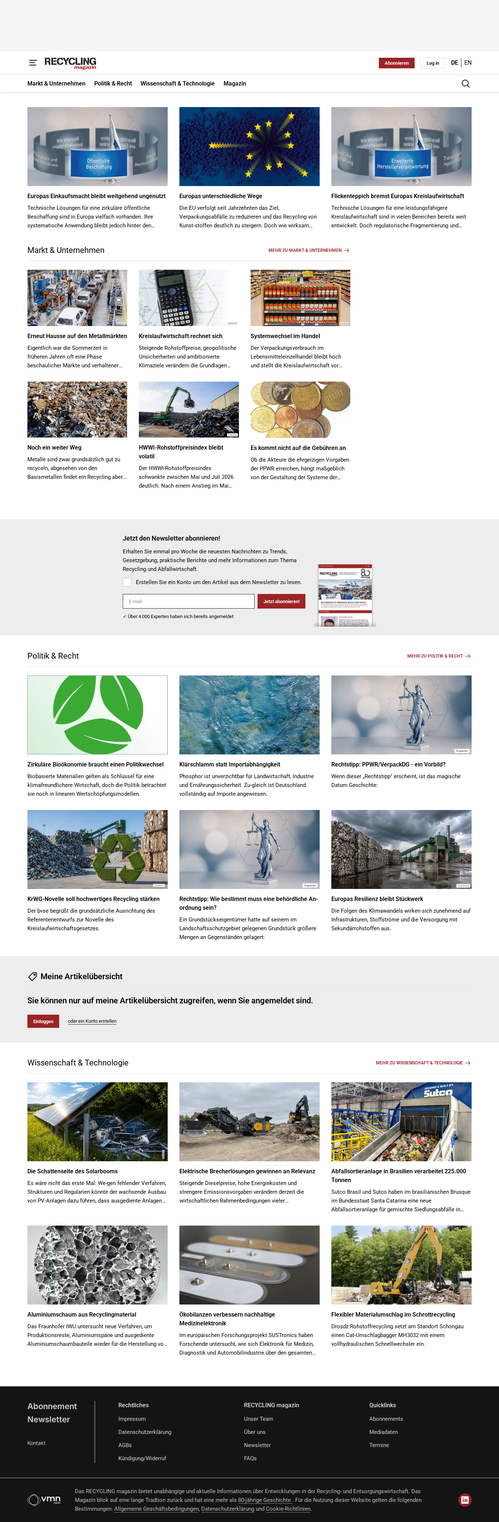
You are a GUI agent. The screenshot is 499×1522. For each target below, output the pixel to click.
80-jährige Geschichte (265, 1500)
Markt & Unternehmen (65, 250)
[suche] (466, 83)
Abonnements (386, 1419)
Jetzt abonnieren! (281, 601)
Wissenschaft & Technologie (78, 1062)
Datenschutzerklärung (144, 1432)
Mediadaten (383, 1432)
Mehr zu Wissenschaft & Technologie (419, 1062)
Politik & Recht (53, 655)
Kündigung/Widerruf (142, 1458)
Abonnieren (397, 63)
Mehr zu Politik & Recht (435, 656)
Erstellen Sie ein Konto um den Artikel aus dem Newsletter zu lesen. (219, 582)
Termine (379, 1445)
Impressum (132, 1419)
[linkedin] (465, 1500)
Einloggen (43, 1021)
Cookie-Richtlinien (288, 1509)
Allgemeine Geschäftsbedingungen (156, 1509)
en (468, 62)
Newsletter (48, 1419)
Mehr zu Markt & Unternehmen (305, 250)
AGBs (125, 1445)
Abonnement (52, 1406)
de (454, 62)
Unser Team (258, 1419)
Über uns (255, 1432)
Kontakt (36, 1443)
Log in (433, 63)
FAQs (250, 1458)
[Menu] (33, 63)
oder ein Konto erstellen (92, 1021)
